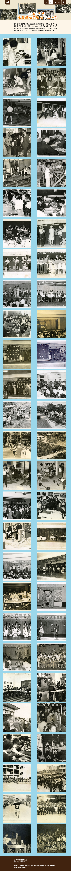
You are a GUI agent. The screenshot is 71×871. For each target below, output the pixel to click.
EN (59, 2)
